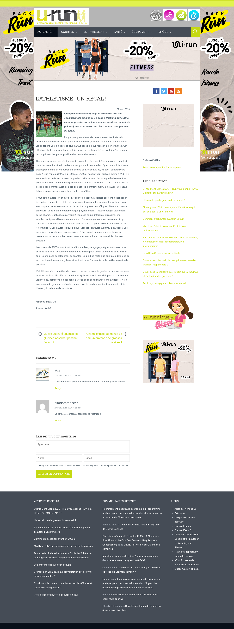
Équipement (140, 31)
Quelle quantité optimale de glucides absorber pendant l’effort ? (61, 338)
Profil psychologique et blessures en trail (164, 283)
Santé (118, 31)
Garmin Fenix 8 (183, 530)
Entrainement (94, 31)
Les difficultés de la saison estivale (161, 253)
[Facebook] (156, 91)
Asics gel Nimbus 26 (185, 508)
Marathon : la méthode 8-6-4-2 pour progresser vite (130, 556)
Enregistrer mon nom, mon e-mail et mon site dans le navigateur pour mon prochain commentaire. (84, 465)
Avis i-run (180, 513)
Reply (57, 388)
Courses (67, 31)
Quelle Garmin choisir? (187, 568)
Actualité (45, 31)
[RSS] (178, 91)
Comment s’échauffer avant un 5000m (164, 218)
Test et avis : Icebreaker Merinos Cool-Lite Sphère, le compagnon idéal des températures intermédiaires (170, 241)
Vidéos (163, 31)
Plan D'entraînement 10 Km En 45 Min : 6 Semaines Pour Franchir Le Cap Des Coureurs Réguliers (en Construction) (130, 540)
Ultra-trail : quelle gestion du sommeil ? (164, 200)
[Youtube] (171, 91)
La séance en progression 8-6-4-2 (126, 560)
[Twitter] (164, 91)
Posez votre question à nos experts (162, 167)
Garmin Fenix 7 (183, 526)
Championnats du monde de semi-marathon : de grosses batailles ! (104, 338)
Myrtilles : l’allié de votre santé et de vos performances (64, 546)
